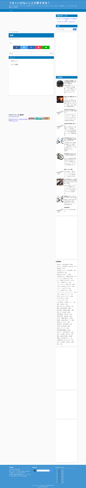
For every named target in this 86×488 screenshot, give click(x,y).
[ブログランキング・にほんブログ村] (18, 119)
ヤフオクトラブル (61, 300)
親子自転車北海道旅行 (61, 330)
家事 (69, 306)
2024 (59, 469)
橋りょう (59, 312)
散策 (67, 316)
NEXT (51, 53)
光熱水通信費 (60, 314)
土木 (69, 334)
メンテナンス (66, 296)
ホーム (11, 10)
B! (31, 47)
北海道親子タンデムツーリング (63, 340)
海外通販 (65, 308)
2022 (59, 473)
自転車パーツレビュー (61, 322)
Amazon (59, 266)
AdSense (59, 264)
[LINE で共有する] (46, 47)
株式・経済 (59, 310)
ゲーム (58, 282)
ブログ (58, 294)
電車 (63, 334)
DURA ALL (59, 268)
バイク (58, 290)
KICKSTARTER (60, 272)
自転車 (58, 320)
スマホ (69, 284)
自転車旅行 (59, 324)
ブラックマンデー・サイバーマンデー (65, 292)
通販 (58, 334)
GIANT (71, 270)
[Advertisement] (31, 23)
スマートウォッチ (61, 284)
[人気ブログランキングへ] (31, 119)
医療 (58, 304)
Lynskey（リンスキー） (62, 274)
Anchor (65, 266)
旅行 (69, 342)
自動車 (67, 324)
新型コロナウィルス (61, 328)
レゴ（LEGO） (60, 302)
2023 (59, 471)
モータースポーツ (61, 298)
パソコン (66, 290)
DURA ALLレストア (61, 270)
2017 (59, 481)
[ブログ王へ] (46, 119)
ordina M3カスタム (61, 276)
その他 (58, 286)
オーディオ (59, 278)
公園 (67, 314)
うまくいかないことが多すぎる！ (29, 3)
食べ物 (64, 326)
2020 (59, 476)
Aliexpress (66, 264)
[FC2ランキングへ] (13, 120)
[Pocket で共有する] (38, 47)
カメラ (67, 278)
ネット (65, 288)
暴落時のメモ (66, 338)
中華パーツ (59, 332)
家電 (58, 308)
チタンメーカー (67, 286)
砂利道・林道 (60, 316)
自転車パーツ (67, 320)
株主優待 (68, 310)
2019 (59, 477)
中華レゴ (68, 332)
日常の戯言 (65, 336)
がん (58, 280)
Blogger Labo (45, 486)
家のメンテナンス (61, 306)
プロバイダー (67, 294)
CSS (72, 266)
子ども (58, 318)
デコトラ (59, 288)
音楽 (63, 304)
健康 (65, 312)
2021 (59, 474)
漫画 (58, 342)
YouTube (71, 276)
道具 (58, 336)
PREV (11, 53)
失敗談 (58, 326)
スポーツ (66, 282)
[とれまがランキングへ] (38, 119)
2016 (59, 482)
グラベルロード (66, 280)
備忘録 (58, 338)
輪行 (58, 344)
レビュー (70, 302)
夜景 (63, 342)
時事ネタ (66, 318)
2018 (59, 479)
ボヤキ (58, 296)
